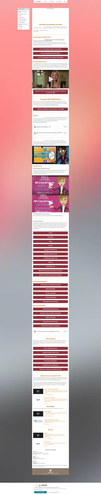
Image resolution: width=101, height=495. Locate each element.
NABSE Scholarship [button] (50, 317)
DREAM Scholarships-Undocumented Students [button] (50, 270)
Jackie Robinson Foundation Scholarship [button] (50, 284)
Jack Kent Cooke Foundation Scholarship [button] (50, 313)
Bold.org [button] (50, 262)
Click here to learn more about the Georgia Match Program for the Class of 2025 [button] (50, 91)
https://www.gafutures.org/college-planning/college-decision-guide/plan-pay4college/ (48, 215)
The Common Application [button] (50, 361)
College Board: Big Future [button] (50, 249)
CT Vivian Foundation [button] (50, 293)
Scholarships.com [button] (50, 266)
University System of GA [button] (50, 356)
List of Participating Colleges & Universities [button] (50, 49)
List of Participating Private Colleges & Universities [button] (50, 57)
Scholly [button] (50, 233)
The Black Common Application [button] (50, 365)
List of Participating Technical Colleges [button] (50, 53)
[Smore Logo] (38, 1)
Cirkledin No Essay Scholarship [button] (50, 309)
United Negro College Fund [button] (50, 258)
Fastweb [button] (50, 245)
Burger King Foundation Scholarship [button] (50, 325)
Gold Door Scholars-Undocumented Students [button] (50, 275)
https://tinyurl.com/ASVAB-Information (51, 104)
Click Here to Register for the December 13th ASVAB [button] (50, 109)
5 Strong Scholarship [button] (50, 297)
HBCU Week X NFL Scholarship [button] (50, 301)
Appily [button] (50, 241)
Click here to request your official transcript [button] (50, 369)
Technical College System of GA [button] (50, 352)
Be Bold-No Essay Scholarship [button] (50, 321)
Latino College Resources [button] (50, 348)
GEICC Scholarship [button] (50, 289)
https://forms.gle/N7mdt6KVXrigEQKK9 (40, 122)
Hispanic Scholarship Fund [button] (50, 254)
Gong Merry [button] (50, 237)
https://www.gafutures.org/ (50, 144)
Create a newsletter (40, 492)
